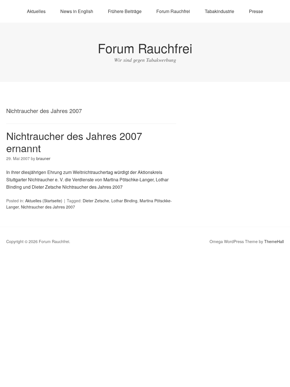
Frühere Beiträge (125, 11)
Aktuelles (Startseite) (43, 200)
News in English (76, 11)
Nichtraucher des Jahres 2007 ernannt (74, 141)
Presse (256, 11)
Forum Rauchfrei (173, 11)
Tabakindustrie (219, 11)
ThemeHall (274, 241)
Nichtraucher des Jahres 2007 (48, 207)
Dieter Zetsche (96, 200)
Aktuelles (36, 11)
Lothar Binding (124, 200)
